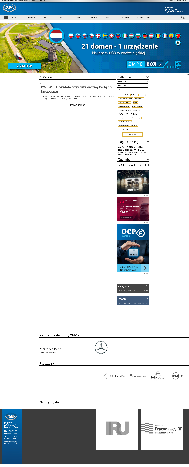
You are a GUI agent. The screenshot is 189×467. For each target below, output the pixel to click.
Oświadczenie (137, 106)
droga (132, 147)
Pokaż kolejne (77, 105)
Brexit (120, 95)
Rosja (121, 150)
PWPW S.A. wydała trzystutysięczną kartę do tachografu (76, 89)
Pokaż (132, 134)
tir (127, 147)
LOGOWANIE (172, 0)
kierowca (141, 150)
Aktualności (32, 17)
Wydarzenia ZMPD (125, 121)
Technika (134, 114)
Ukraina (130, 152)
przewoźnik (122, 152)
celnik (120, 154)
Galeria (133, 95)
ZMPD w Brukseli (124, 129)
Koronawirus (139, 99)
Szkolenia (94, 17)
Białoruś (137, 152)
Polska (139, 147)
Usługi (108, 17)
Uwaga (138, 118)
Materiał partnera (124, 102)
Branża (46, 17)
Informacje (142, 95)
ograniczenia (128, 154)
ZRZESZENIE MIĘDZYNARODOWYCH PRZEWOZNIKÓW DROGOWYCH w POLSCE (23, 0)
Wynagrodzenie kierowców (128, 125)
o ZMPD (15, 17)
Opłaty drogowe (124, 106)
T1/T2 (121, 114)
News (135, 102)
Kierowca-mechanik (125, 99)
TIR (60, 17)
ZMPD (121, 147)
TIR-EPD (137, 154)
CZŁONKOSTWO (143, 17)
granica (128, 150)
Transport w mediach (126, 118)
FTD (126, 95)
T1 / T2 (77, 17)
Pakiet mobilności (125, 110)
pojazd (143, 152)
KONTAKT (125, 17)
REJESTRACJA (180, 0)
